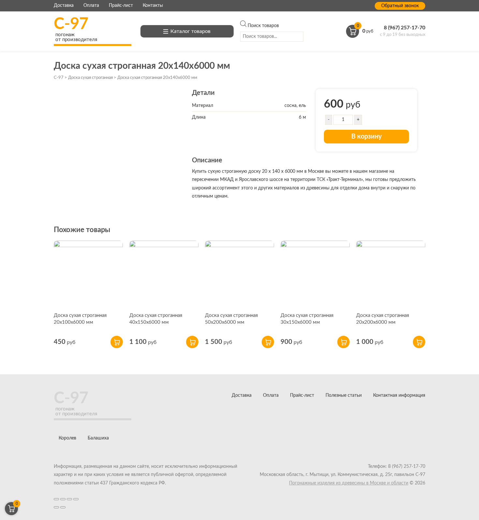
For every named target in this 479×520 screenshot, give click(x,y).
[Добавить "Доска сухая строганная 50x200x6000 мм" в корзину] (268, 342)
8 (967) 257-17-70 (404, 27)
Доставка (64, 5)
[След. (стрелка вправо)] (62, 507)
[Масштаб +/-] (76, 499)
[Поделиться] (62, 499)
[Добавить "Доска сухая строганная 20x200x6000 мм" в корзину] (419, 342)
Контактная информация (399, 395)
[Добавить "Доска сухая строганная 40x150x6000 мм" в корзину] (192, 342)
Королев (67, 438)
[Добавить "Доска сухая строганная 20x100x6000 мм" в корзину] (116, 342)
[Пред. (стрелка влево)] (56, 507)
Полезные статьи (344, 395)
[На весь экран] (69, 499)
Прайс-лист (121, 5)
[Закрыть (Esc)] (56, 499)
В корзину (366, 136)
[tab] (304, 180)
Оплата (91, 5)
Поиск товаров (263, 25)
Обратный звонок (400, 6)
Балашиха (98, 438)
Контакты (153, 5)
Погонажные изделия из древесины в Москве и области (348, 483)
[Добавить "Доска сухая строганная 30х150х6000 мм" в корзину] (343, 342)
